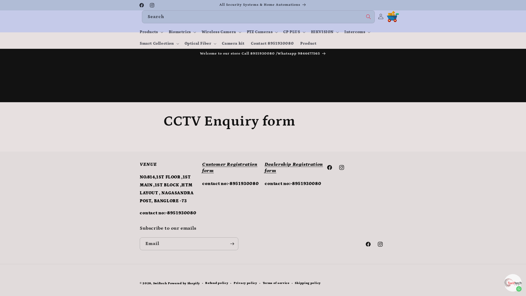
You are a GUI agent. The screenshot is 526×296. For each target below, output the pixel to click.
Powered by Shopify (184, 283)
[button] (150, 32)
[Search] (368, 17)
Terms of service (276, 283)
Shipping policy (308, 283)
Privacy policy (245, 283)
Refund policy (216, 283)
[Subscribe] (232, 243)
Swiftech (160, 283)
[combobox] (258, 17)
